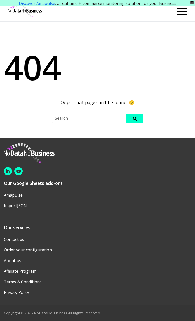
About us (12, 260)
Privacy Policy (16, 292)
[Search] (134, 118)
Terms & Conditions (23, 282)
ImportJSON (15, 205)
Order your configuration (28, 250)
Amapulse (13, 195)
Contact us (14, 239)
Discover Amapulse (37, 3)
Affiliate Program (20, 271)
